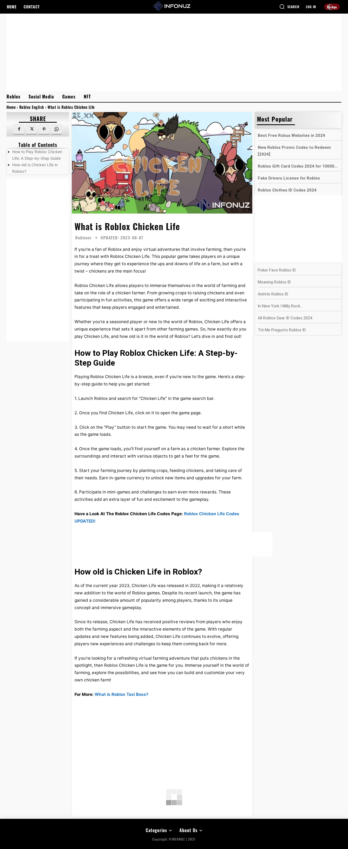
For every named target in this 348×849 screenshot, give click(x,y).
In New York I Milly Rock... (280, 306)
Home (11, 107)
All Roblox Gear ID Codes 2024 (285, 318)
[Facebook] (19, 129)
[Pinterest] (44, 129)
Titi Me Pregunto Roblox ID (282, 330)
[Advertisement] (174, 52)
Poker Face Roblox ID (277, 270)
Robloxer (83, 238)
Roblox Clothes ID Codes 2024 (287, 190)
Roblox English (31, 107)
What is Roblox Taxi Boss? (121, 694)
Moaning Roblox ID (274, 282)
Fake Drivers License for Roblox (289, 178)
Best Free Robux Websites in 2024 (291, 135)
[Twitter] (31, 129)
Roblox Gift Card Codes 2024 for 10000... (298, 166)
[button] (289, 6)
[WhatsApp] (56, 129)
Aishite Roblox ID (273, 294)
